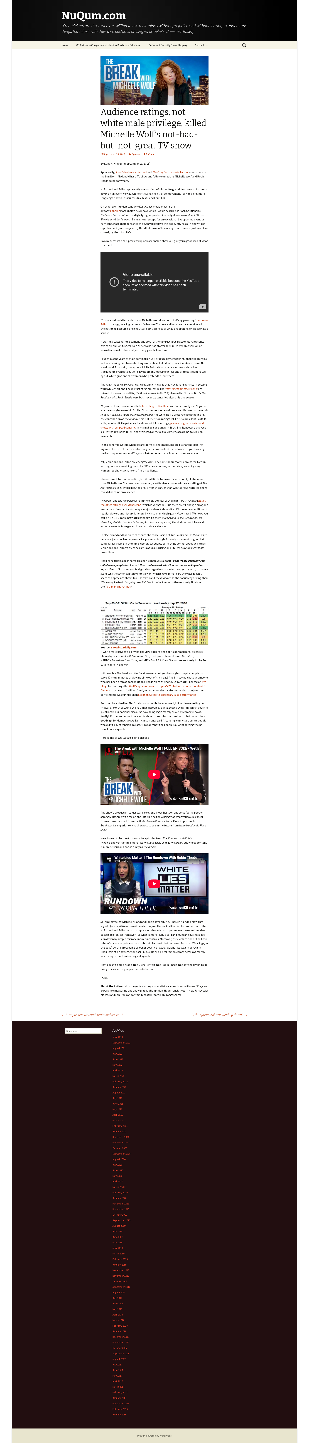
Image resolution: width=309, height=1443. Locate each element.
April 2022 (117, 1070)
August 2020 (119, 1159)
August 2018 (119, 1292)
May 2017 (117, 1375)
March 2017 (118, 1386)
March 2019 (118, 1253)
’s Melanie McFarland (131, 172)
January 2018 (119, 1331)
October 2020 (119, 1148)
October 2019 (119, 1214)
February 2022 (120, 1081)
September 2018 (121, 1286)
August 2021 (119, 1092)
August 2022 (119, 1048)
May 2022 (117, 1064)
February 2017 (120, 1392)
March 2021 (118, 1120)
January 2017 (119, 1397)
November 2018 (120, 1275)
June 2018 (117, 1303)
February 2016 (120, 1409)
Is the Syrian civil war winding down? (219, 1014)
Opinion (135, 154)
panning (115, 211)
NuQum (150, 154)
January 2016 (119, 1414)
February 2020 (120, 1192)
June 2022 (117, 1059)
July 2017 (117, 1364)
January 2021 (119, 1131)
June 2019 (117, 1236)
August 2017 (119, 1359)
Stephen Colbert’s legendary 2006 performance (167, 694)
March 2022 (118, 1076)
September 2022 (121, 1042)
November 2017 (120, 1342)
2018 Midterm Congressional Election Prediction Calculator (108, 45)
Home (65, 45)
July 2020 (117, 1164)
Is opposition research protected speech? (92, 1014)
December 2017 (120, 1336)
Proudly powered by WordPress (154, 1435)
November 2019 (120, 1209)
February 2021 (120, 1125)
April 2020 (117, 1181)
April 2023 (117, 1037)
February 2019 (120, 1259)
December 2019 (120, 1203)
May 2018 (117, 1309)
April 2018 (117, 1314)
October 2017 (119, 1348)
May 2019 (117, 1242)
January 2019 (119, 1264)
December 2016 (120, 1403)
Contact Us (201, 45)
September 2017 (121, 1353)
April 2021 (117, 1114)
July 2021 (117, 1098)
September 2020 (121, 1153)
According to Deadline (155, 406)
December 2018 (120, 1270)
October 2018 (119, 1281)
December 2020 (120, 1137)
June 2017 (117, 1370)
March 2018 (118, 1320)
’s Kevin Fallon (170, 172)
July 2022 (117, 1053)
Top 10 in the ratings (118, 586)
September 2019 (121, 1220)
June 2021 (117, 1103)
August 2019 (119, 1225)
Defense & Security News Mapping (167, 45)
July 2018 (117, 1298)
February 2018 (120, 1325)
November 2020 (120, 1142)
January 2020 (119, 1198)
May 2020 (117, 1175)
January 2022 (119, 1087)
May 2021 (117, 1109)
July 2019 (117, 1231)
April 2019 (117, 1248)
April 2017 (117, 1381)
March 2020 (118, 1187)
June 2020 (117, 1170)
